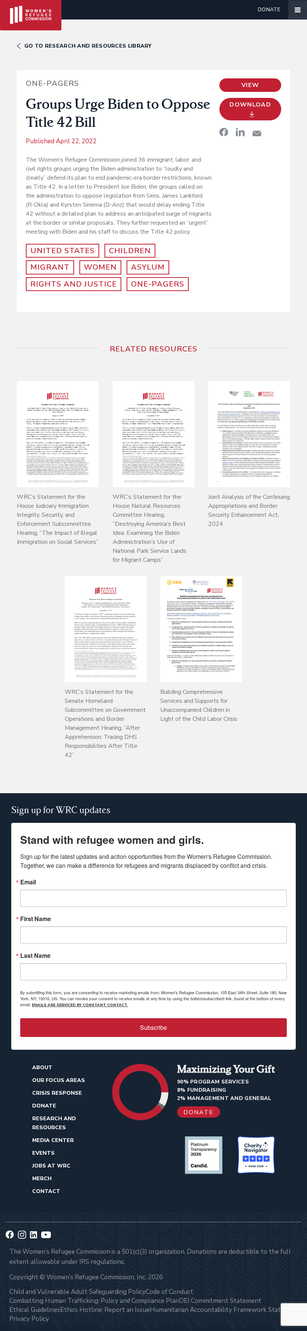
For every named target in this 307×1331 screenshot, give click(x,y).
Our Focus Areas (58, 1080)
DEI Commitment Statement (220, 1301)
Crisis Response (57, 1093)
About (42, 1067)
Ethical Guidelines (34, 1310)
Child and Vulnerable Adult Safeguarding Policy (77, 1292)
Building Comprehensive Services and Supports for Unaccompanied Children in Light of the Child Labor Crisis (198, 705)
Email (28, 882)
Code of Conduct (169, 1292)
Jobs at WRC (51, 1165)
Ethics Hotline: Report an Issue (105, 1310)
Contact (46, 1191)
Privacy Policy (29, 1319)
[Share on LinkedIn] (240, 132)
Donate (269, 9)
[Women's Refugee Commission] (30, 10)
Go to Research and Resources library (88, 46)
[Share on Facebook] (223, 132)
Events (43, 1153)
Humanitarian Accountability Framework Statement (225, 1310)
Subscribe (153, 1027)
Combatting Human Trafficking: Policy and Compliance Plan (94, 1301)
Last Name (35, 956)
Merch (42, 1178)
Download (250, 105)
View (250, 85)
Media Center (53, 1140)
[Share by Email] (256, 133)
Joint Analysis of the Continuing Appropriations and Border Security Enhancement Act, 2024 (249, 510)
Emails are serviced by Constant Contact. (80, 1005)
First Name (35, 919)
